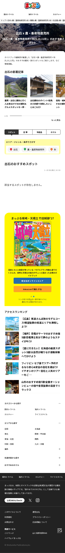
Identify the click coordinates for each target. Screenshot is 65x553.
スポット (11, 132)
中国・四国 (9, 444)
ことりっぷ (9, 533)
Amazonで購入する (32, 289)
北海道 (37, 428)
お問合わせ (9, 522)
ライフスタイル (41, 414)
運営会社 (36, 512)
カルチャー (57, 14)
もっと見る (55, 120)
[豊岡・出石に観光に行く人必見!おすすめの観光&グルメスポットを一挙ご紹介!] (16, 94)
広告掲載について (39, 522)
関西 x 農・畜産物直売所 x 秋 (40, 20)
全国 (6, 428)
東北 (6, 433)
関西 (36, 439)
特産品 (39, 132)
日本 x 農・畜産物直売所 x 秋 (18, 20)
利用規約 (8, 517)
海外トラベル (33, 14)
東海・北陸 (9, 439)
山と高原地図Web (39, 533)
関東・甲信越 (40, 433)
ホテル (53, 132)
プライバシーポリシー (41, 517)
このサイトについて (13, 512)
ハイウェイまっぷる (13, 538)
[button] (31, 296)
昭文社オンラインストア (32, 281)
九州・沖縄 (39, 444)
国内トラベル (9, 14)
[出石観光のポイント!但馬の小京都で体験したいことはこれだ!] (41, 94)
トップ (3, 20)
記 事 (25, 132)
